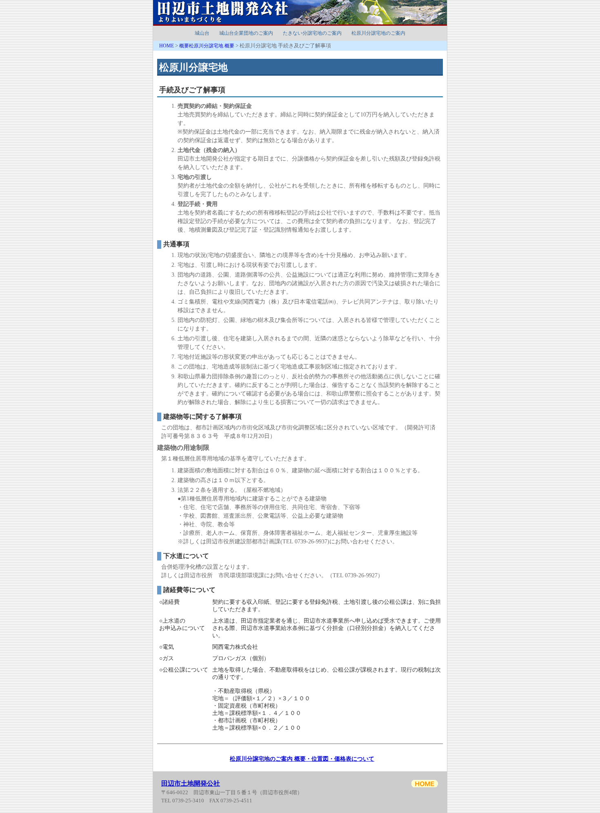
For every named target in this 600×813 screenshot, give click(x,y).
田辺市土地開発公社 (190, 783)
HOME (166, 46)
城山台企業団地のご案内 (246, 33)
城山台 (202, 33)
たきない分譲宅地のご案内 (312, 33)
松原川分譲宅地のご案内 (378, 33)
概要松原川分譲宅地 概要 (206, 46)
